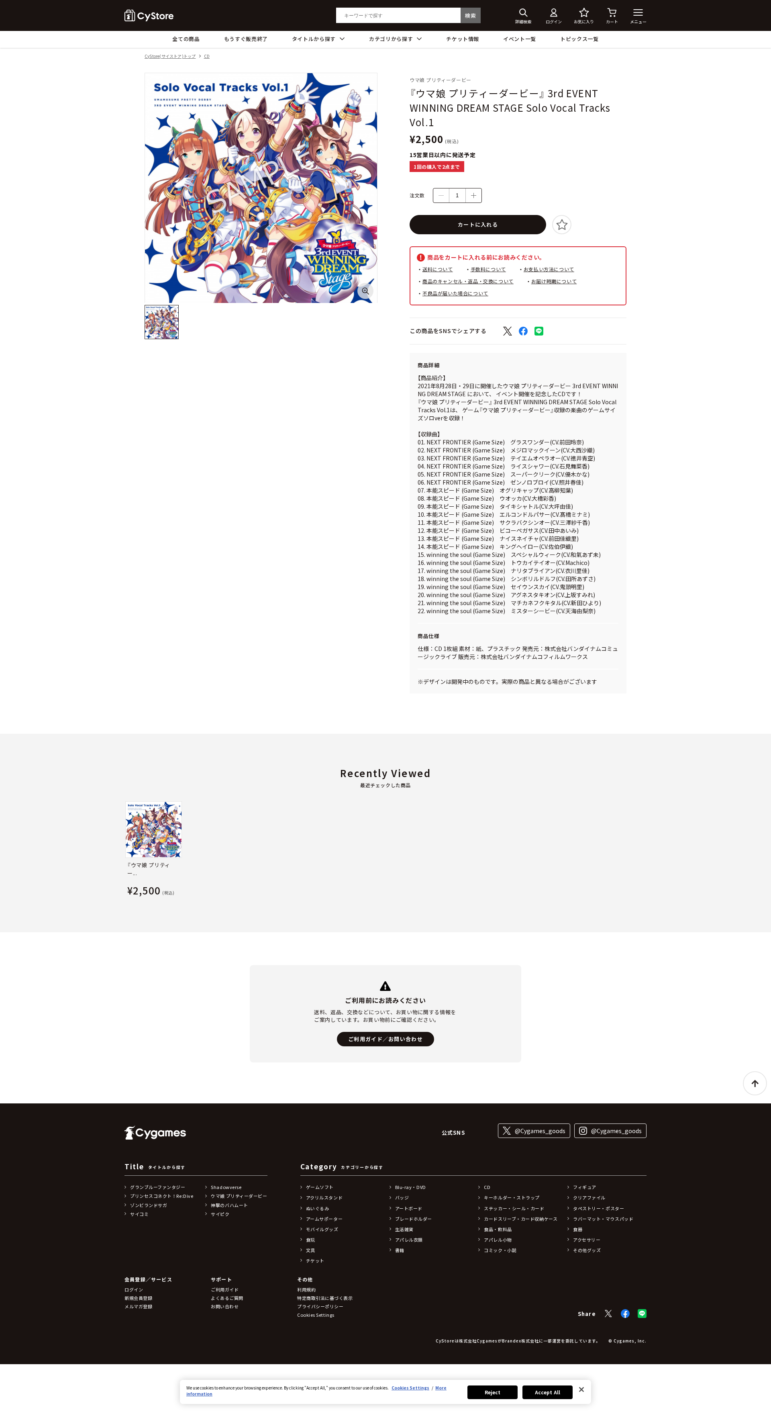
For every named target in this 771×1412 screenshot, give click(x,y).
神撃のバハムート (229, 1205)
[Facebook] (625, 1313)
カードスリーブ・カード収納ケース (520, 1219)
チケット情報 (462, 39)
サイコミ (139, 1214)
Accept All (547, 1392)
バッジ (402, 1197)
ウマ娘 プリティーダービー (239, 1196)
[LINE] (642, 1313)
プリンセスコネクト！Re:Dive (161, 1196)
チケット (315, 1260)
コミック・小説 (500, 1250)
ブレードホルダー (413, 1219)
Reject (493, 1392)
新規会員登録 (138, 1298)
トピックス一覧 (579, 39)
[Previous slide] (124, 850)
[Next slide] (646, 850)
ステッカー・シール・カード (514, 1208)
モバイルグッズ (322, 1229)
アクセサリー (586, 1239)
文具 (310, 1250)
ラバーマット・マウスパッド (603, 1219)
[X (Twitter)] (608, 1313)
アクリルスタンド (324, 1197)
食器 (577, 1229)
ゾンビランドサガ (148, 1205)
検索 (470, 15)
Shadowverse (226, 1187)
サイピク (220, 1214)
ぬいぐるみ (317, 1208)
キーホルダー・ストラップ (512, 1197)
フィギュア (584, 1187)
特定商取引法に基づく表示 (325, 1298)
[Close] (581, 1389)
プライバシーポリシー (320, 1306)
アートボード (408, 1208)
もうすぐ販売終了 (246, 39)
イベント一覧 (519, 39)
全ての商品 (186, 39)
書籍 (399, 1250)
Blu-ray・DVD (410, 1187)
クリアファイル (589, 1197)
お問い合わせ (225, 1306)
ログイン (133, 1289)
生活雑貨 (404, 1229)
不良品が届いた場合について (455, 293)
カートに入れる (478, 224)
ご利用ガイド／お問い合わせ (385, 1039)
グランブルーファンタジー (158, 1187)
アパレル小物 (498, 1239)
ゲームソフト (320, 1187)
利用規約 (306, 1289)
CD (207, 56)
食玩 (310, 1239)
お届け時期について (554, 281)
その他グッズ (587, 1250)
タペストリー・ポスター (598, 1208)
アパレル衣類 (409, 1239)
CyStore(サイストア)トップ (170, 56)
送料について (437, 269)
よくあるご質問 (227, 1298)
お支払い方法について (549, 269)
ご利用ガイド (225, 1289)
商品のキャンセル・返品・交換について (468, 281)
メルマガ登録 (138, 1306)
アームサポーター (324, 1219)
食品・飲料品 (498, 1229)
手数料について (488, 269)
